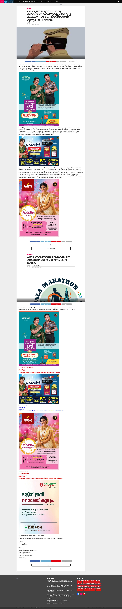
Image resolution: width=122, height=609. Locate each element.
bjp (96, 580)
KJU (88, 585)
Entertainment (48, 1)
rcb (99, 580)
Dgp (96, 583)
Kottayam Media (36, 22)
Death (82, 580)
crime (79, 580)
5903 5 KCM (80, 583)
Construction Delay (88, 588)
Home (20, 1)
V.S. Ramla (93, 589)
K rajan (92, 586)
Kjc (88, 586)
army (88, 580)
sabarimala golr (86, 583)
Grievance (91, 607)
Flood (99, 583)
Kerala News (80, 588)
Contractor (80, 589)
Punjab (92, 583)
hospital (92, 580)
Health (41, 1)
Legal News (97, 586)
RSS (85, 580)
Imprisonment (87, 589)
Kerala (31, 1)
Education (56, 1)
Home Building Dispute (82, 585)
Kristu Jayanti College (82, 586)
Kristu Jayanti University (95, 585)
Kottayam (25, 1)
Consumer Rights (97, 588)
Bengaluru (98, 589)
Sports (104, 607)
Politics (36, 1)
